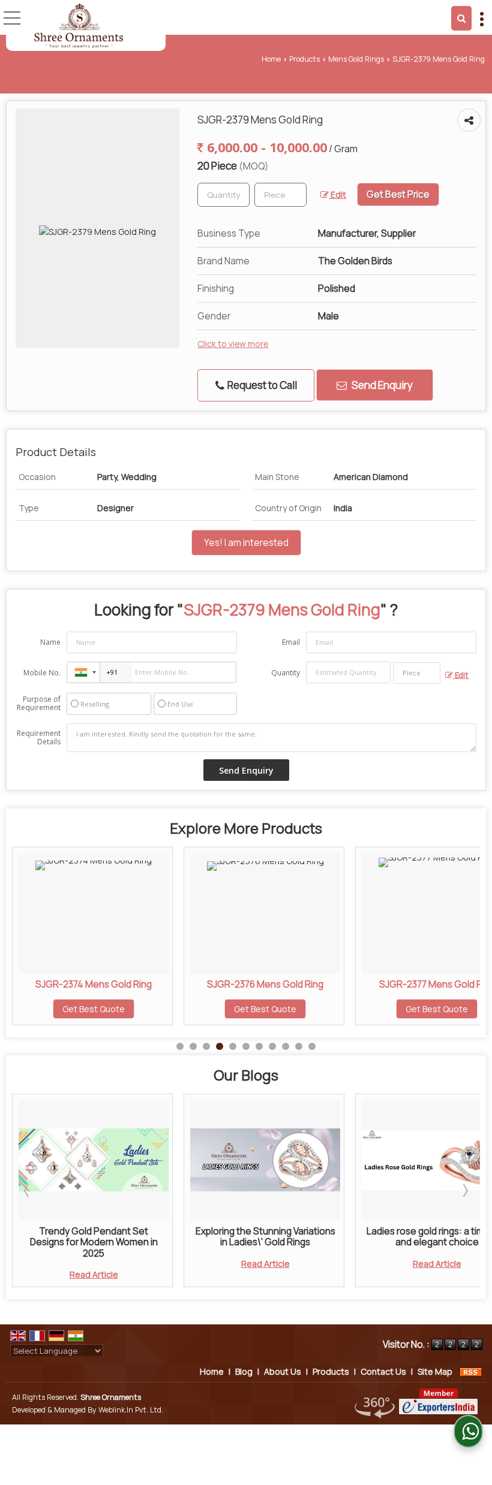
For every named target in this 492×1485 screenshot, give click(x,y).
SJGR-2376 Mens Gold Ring (122, 984)
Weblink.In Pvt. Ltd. (130, 1410)
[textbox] (280, 195)
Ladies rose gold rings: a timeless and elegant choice (296, 1236)
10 (298, 1046)
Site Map (435, 1371)
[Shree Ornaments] (78, 25)
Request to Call (261, 385)
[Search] (461, 18)
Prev (27, 1190)
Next (464, 1190)
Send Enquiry (381, 385)
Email (291, 642)
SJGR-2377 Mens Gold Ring (294, 984)
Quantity (285, 673)
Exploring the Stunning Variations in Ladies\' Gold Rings (124, 1236)
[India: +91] (83, 672)
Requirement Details (39, 737)
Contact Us (383, 1371)
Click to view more (232, 343)
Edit (337, 194)
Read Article (124, 1263)
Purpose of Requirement (39, 703)
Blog (244, 1371)
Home (271, 59)
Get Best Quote (122, 1009)
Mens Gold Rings (356, 59)
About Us (282, 1371)
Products (304, 59)
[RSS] (471, 1371)
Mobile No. (42, 673)
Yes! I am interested (246, 542)
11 (312, 1046)
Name (50, 642)
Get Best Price (398, 194)
